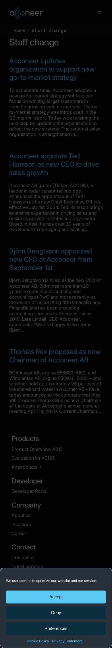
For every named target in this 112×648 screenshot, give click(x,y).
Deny (56, 612)
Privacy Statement (67, 641)
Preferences (56, 628)
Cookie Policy (38, 641)
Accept (56, 596)
